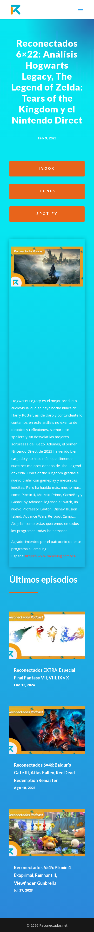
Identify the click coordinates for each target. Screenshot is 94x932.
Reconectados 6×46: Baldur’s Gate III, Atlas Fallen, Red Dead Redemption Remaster (44, 772)
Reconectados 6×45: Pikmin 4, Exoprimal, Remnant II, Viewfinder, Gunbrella (43, 875)
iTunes (47, 191)
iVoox (47, 168)
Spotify (47, 214)
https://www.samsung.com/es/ (51, 556)
